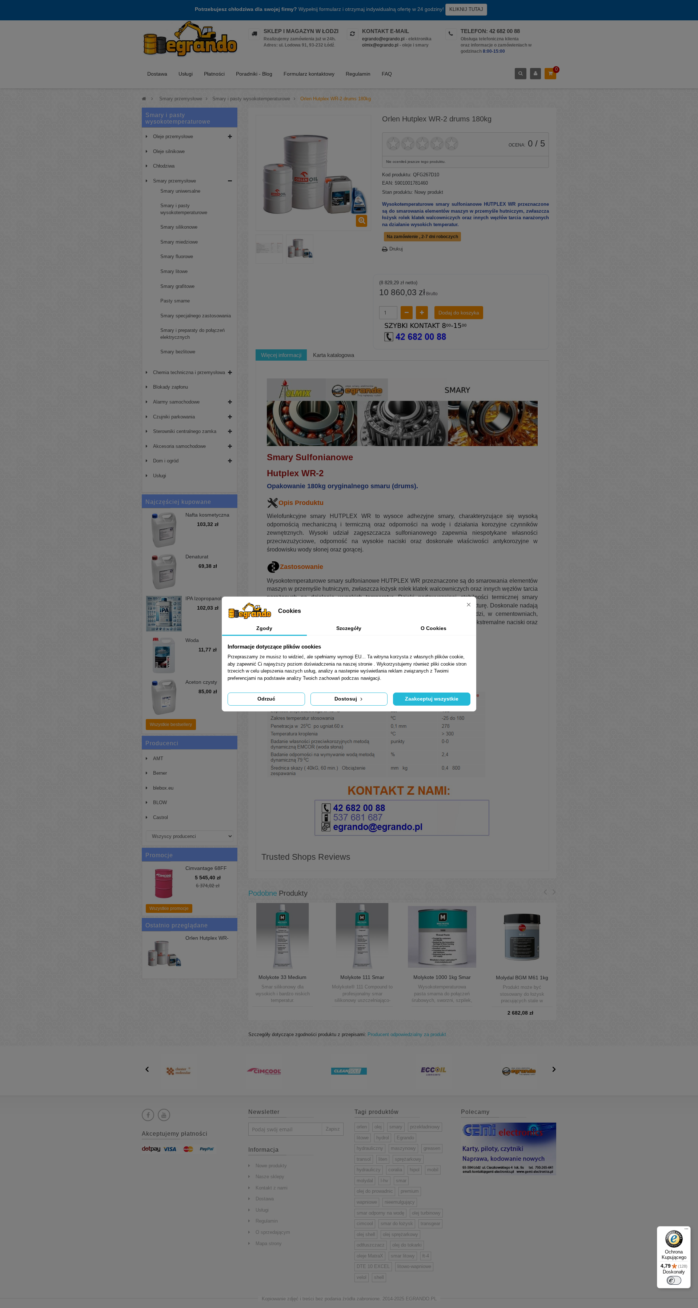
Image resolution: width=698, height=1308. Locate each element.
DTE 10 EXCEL (373, 1266)
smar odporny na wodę (380, 1213)
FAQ (387, 74)
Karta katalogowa (333, 355)
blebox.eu (163, 788)
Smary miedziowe (179, 242)
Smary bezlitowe (177, 351)
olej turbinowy (426, 1213)
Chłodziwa (163, 166)
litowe (363, 1137)
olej (378, 1127)
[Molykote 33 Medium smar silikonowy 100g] (283, 936)
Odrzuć (266, 699)
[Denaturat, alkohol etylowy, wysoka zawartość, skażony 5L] (164, 572)
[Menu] (686, 1230)
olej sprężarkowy (400, 1234)
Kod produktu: (397, 174)
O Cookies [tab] (433, 628)
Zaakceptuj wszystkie (431, 699)
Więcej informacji (281, 355)
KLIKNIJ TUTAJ (466, 9)
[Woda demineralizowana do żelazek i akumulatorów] (164, 655)
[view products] (179, 1071)
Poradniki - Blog (254, 74)
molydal (365, 1180)
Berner (160, 773)
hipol (415, 1169)
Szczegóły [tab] (348, 628)
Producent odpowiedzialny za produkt (407, 1034)
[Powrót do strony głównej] (144, 98)
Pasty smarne (175, 301)
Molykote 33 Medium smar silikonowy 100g (282, 980)
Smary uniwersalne (180, 191)
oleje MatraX (370, 1256)
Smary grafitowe (177, 286)
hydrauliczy (369, 1169)
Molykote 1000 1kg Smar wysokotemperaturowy (442, 980)
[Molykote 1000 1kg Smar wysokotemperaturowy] (442, 936)
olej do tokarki (407, 1245)
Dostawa (157, 74)
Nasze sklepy (270, 1176)
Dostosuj (346, 699)
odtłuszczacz (371, 1245)
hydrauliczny (370, 1148)
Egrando (405, 1137)
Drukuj (396, 249)
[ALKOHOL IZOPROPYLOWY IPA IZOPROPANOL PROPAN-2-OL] (164, 613)
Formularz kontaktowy (309, 74)
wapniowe (367, 1202)
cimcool (365, 1223)
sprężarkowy (408, 1159)
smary (395, 1127)
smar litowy (403, 1256)
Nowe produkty (271, 1165)
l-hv (384, 1180)
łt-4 (425, 1256)
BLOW (160, 802)
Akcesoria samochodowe (179, 446)
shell (379, 1277)
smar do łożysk (397, 1223)
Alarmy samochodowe (176, 402)
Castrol (160, 817)
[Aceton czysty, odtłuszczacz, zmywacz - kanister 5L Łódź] (164, 697)
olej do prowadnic (375, 1191)
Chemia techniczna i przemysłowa (189, 372)
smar (401, 1180)
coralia (395, 1169)
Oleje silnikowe (169, 151)
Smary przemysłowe (174, 181)
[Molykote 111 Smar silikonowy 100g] (362, 936)
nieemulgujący (400, 1202)
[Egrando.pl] (189, 40)
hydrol (382, 1137)
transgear (430, 1223)
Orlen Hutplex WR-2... (207, 940)
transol (364, 1159)
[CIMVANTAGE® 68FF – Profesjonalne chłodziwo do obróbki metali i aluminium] (164, 883)
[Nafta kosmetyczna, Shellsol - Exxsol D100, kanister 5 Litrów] (164, 530)
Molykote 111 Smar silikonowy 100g (362, 980)
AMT (158, 758)
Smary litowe (174, 271)
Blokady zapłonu (170, 387)
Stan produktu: (397, 192)
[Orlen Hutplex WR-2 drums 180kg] (269, 248)
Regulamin (358, 74)
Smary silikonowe (178, 227)
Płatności (214, 74)
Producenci (161, 743)
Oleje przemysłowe (173, 136)
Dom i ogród (165, 461)
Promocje (159, 855)
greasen (432, 1148)
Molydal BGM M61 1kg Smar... (522, 980)
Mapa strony (269, 1243)
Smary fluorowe (176, 256)
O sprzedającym (273, 1232)
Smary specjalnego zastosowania (195, 315)
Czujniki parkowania (174, 417)
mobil (432, 1169)
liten (382, 1159)
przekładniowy (425, 1127)
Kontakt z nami (272, 1188)
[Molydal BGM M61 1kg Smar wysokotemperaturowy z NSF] (522, 936)
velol (361, 1277)
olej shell (366, 1234)
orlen (362, 1127)
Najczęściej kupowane (178, 502)
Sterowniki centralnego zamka (184, 431)
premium (410, 1191)
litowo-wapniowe (414, 1266)
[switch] (674, 1280)
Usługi (185, 74)
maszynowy (403, 1148)
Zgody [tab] (264, 628)
